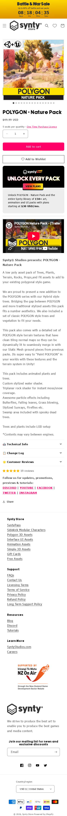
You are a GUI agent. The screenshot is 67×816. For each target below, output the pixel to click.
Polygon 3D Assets (19, 534)
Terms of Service (18, 590)
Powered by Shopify (43, 814)
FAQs (10, 575)
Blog (10, 621)
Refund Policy (16, 599)
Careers (12, 652)
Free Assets (15, 559)
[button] (4, 26)
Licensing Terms (18, 585)
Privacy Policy (16, 594)
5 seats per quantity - (30, 126)
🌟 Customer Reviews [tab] (18, 461)
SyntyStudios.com (19, 647)
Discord (12, 625)
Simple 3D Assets (19, 549)
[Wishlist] (55, 26)
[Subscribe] (56, 752)
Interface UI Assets (20, 539)
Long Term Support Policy (24, 604)
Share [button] (10, 501)
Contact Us (14, 580)
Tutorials (13, 630)
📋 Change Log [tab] (13, 453)
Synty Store (28, 814)
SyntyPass (14, 525)
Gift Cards (14, 554)
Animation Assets (18, 544)
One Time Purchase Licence (42, 126)
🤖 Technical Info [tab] (15, 444)
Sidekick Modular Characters (26, 530)
